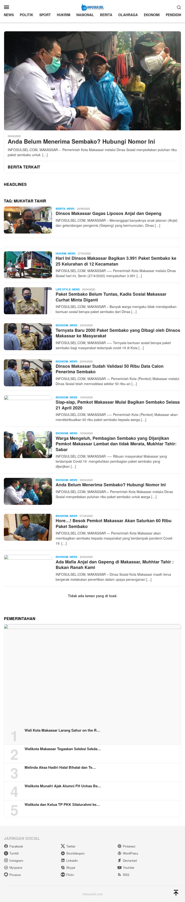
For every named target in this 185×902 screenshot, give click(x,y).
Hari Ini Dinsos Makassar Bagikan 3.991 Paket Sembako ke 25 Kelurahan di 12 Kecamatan (116, 261)
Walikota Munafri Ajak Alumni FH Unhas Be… (63, 786)
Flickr (70, 874)
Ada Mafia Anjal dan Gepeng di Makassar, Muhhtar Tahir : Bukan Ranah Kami (115, 564)
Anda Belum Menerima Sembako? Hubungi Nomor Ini (81, 141)
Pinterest (129, 846)
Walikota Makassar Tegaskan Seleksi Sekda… (63, 749)
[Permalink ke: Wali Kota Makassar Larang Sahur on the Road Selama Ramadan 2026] (92, 674)
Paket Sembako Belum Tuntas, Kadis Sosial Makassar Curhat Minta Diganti (111, 297)
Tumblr (14, 853)
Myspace (15, 867)
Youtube (128, 867)
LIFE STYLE (63, 289)
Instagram (16, 860)
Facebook (16, 846)
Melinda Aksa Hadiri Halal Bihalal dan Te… (60, 767)
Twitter (70, 846)
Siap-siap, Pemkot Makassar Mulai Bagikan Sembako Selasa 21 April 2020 (118, 405)
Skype (70, 867)
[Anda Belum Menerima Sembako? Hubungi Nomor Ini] (92, 80)
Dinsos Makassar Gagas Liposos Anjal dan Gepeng (108, 213)
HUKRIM (61, 253)
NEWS (70, 208)
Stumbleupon (75, 853)
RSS (126, 874)
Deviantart (130, 860)
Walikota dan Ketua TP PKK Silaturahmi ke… (62, 804)
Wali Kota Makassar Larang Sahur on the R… (62, 730)
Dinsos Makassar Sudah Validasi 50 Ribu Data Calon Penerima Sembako (110, 369)
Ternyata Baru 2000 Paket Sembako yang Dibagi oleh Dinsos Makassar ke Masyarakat (118, 333)
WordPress (130, 853)
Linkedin (72, 860)
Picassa (15, 874)
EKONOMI (62, 325)
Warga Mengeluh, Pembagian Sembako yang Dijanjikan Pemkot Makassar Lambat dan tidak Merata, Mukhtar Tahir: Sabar (116, 444)
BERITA (60, 208)
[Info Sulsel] (92, 6)
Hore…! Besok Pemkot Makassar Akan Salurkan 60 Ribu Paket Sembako (114, 523)
